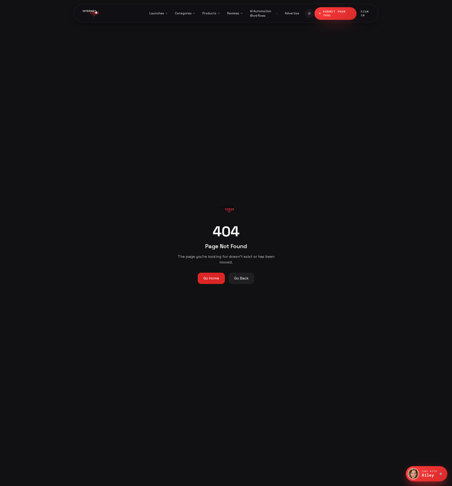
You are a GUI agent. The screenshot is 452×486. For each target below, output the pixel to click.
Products (209, 13)
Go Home (211, 278)
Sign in (365, 13)
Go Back (241, 278)
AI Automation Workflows (260, 13)
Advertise (292, 13)
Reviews (233, 13)
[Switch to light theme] (309, 13)
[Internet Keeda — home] (110, 13)
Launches (156, 13)
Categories (183, 13)
